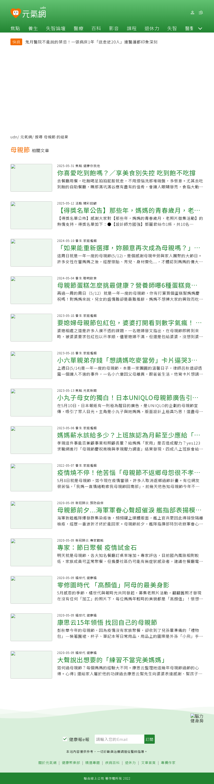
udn (13, 136)
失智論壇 (56, 28)
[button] (200, 28)
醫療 (79, 28)
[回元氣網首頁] (34, 12)
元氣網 (26, 136)
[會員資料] (192, 12)
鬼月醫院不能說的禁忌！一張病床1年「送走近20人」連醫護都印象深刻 (91, 41)
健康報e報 (79, 739)
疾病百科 (112, 763)
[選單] (201, 12)
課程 (132, 28)
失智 (172, 28)
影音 (114, 28)
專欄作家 (168, 763)
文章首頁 (148, 763)
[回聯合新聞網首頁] (15, 13)
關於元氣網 (47, 763)
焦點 (15, 28)
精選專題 (92, 763)
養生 (33, 28)
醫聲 (190, 28)
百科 (96, 28)
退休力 (152, 28)
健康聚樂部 (71, 763)
